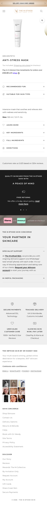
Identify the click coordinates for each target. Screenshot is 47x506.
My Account (8, 480)
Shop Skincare (9, 413)
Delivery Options (10, 422)
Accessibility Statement (13, 446)
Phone (25, 371)
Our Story (7, 459)
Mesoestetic (9, 56)
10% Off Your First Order (23, 3)
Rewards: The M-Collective (14, 467)
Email (5, 371)
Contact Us (7, 418)
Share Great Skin (10, 488)
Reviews (6, 463)
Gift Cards (7, 484)
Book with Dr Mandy (12, 434)
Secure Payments (10, 492)
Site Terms (7, 438)
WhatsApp (15, 371)
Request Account (10, 475)
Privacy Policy (9, 442)
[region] (23, 198)
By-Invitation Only (11, 471)
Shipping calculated (22, 65)
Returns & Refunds (11, 426)
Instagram (35, 371)
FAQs (5, 430)
